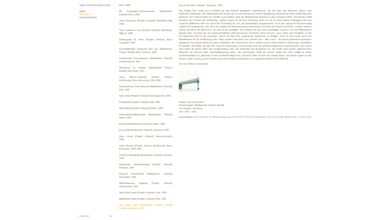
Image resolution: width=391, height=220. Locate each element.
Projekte (85, 14)
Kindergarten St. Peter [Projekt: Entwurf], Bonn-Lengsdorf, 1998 (146, 41)
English (84, 216)
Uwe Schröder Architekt (95, 5)
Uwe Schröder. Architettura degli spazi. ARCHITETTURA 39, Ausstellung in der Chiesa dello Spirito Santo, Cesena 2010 (252, 117)
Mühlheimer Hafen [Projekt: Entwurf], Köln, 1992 (142, 199)
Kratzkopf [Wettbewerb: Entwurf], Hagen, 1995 (142, 124)
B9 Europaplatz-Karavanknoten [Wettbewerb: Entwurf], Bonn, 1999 (146, 13)
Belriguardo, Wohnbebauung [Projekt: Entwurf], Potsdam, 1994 (146, 166)
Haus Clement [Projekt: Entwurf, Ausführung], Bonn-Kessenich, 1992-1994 (146, 147)
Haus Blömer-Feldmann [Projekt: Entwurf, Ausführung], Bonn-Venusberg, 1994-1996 (146, 78)
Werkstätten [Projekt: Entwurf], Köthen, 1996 (141, 108)
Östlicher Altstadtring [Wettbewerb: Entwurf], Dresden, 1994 (146, 157)
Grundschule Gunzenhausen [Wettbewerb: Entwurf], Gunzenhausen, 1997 (146, 60)
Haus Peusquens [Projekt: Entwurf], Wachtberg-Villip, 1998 (146, 22)
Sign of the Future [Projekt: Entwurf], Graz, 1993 (143, 192)
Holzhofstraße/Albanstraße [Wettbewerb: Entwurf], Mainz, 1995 (146, 116)
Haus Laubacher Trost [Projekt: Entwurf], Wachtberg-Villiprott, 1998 (146, 32)
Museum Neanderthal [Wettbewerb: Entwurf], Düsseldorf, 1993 (146, 175)
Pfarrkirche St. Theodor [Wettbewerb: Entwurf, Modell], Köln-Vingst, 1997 (146, 69)
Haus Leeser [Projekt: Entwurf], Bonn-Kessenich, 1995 (146, 138)
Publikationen (88, 17)
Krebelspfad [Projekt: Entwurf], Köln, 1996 (139, 102)
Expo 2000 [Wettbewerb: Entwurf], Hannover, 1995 (144, 130)
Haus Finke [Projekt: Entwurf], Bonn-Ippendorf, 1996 (145, 96)
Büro (82, 11)
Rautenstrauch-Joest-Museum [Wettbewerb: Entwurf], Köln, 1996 (146, 88)
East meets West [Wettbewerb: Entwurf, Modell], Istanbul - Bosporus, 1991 (146, 206)
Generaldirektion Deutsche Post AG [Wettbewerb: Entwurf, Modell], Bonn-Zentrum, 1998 (146, 50)
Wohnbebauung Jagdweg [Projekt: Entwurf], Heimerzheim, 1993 (146, 185)
